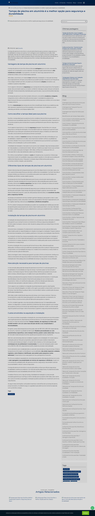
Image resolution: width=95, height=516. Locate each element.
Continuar (85, 513)
